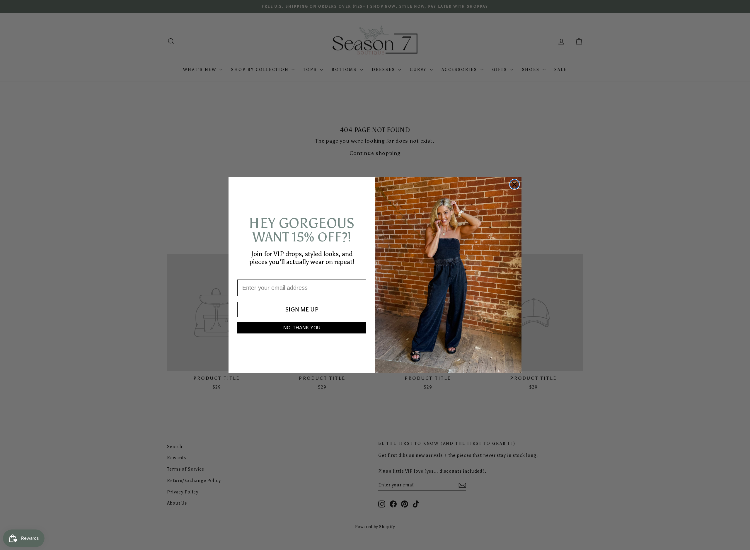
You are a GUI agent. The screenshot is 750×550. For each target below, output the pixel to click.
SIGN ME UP (301, 309)
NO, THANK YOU (302, 327)
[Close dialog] (514, 184)
